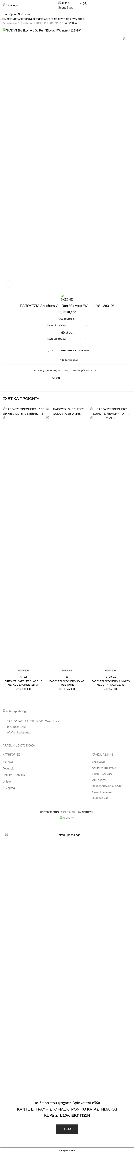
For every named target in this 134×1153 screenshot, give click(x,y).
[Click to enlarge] (8, 284)
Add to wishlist (39, 412)
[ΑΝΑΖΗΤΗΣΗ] (126, 14)
